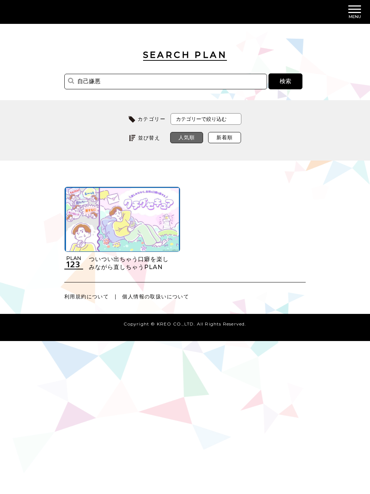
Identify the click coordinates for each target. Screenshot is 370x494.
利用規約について (86, 296)
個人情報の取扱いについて (155, 296)
